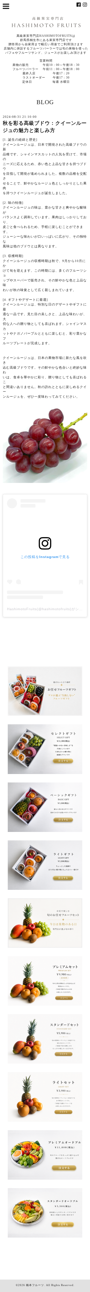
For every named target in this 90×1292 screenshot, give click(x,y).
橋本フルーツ (35, 1285)
